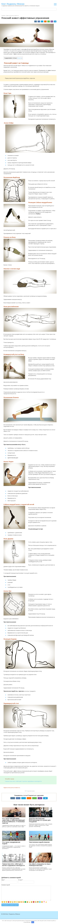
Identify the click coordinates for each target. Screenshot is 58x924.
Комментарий (5, 885)
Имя (3, 880)
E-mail (20, 880)
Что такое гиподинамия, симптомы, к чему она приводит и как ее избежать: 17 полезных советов (13, 821)
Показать (19, 58)
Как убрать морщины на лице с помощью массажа (40, 864)
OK (32, 922)
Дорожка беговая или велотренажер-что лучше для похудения (39, 820)
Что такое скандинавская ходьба (11, 843)
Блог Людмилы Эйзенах (12, 4)
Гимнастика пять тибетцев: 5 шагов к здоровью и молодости (23, 781)
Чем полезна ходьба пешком (39, 842)
